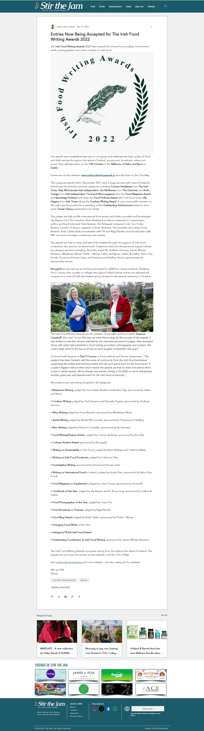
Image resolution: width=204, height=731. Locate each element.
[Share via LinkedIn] (65, 596)
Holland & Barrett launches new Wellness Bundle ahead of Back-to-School (145, 650)
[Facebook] (108, 708)
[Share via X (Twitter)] (58, 596)
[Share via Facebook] (52, 596)
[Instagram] (94, 708)
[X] (101, 708)
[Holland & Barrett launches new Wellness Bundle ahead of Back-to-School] (147, 631)
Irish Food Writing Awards (64, 580)
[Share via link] (72, 596)
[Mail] (127, 708)
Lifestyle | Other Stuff (60, 587)
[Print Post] (79, 596)
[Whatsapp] (115, 708)
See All (164, 615)
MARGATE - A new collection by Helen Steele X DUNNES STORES (56, 650)
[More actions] (151, 26)
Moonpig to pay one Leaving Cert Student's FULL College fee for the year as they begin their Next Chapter (101, 650)
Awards (83, 580)
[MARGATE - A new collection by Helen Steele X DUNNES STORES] (57, 631)
